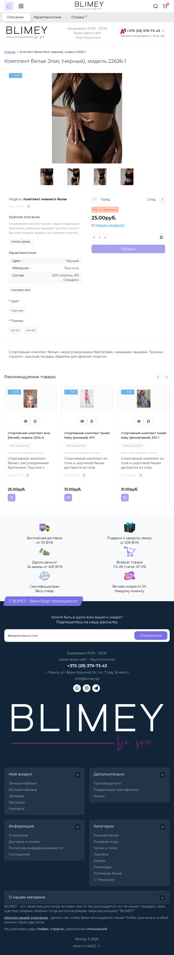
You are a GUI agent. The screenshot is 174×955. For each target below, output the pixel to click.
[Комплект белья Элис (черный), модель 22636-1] (87, 118)
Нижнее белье (106, 835)
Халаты (100, 861)
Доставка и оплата (24, 842)
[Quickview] (25, 421)
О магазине (18, 835)
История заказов (23, 790)
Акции (99, 796)
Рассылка (17, 802)
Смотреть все (20, 290)
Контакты (16, 809)
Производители (107, 783)
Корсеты (101, 854)
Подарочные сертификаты (116, 790)
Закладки (16, 796)
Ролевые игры (106, 842)
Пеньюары (103, 867)
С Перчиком (104, 880)
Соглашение (19, 854)
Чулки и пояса (106, 848)
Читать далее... (21, 241)
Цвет (15, 301)
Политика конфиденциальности (36, 848)
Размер (17, 321)
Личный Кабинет (23, 783)
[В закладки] (35, 421)
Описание (15, 17)
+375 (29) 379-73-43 (143, 30)
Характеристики (47, 17)
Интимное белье (108, 873)
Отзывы (79, 17)
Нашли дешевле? (110, 225)
